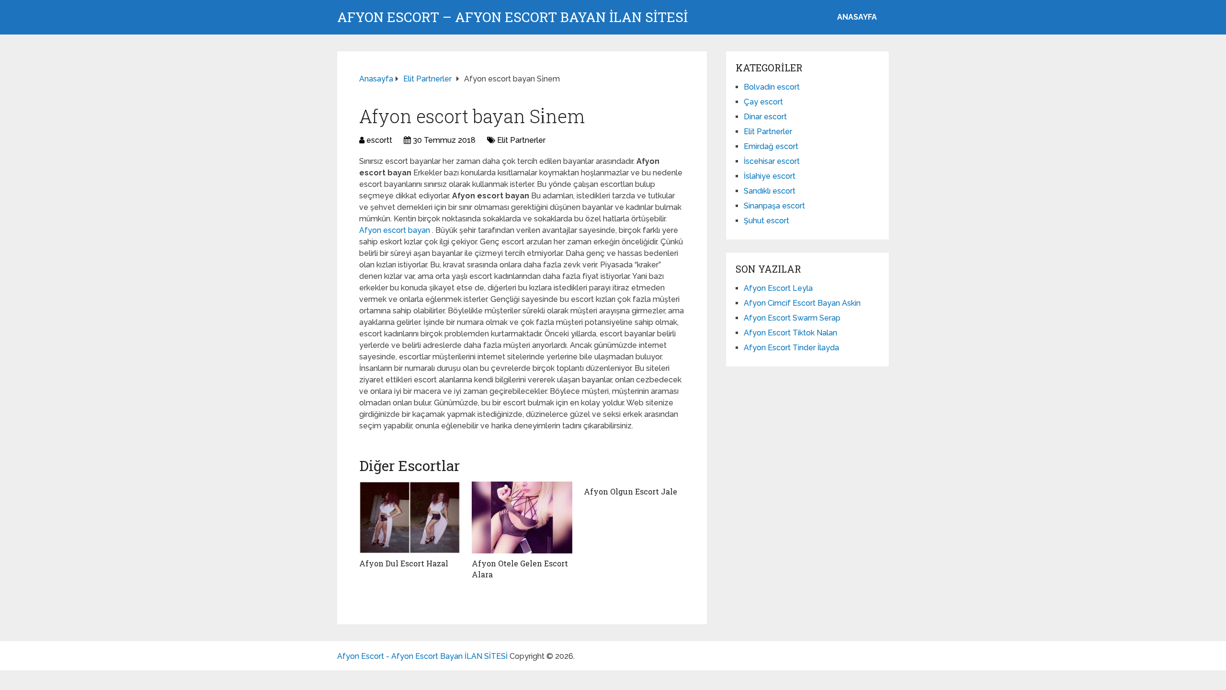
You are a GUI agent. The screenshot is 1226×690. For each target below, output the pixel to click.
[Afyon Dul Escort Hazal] (409, 517)
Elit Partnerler (521, 140)
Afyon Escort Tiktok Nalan (790, 332)
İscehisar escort (772, 161)
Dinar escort (765, 116)
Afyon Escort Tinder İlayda (791, 347)
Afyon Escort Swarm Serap (792, 317)
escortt (379, 140)
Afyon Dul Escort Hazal (403, 563)
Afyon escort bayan (395, 230)
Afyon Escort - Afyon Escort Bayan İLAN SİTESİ (422, 656)
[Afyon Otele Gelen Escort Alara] (522, 517)
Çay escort (763, 101)
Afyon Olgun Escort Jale (630, 491)
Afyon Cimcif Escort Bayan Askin (802, 303)
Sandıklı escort (769, 191)
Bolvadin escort (772, 87)
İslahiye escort (769, 176)
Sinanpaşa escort (774, 205)
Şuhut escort (766, 220)
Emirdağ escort (771, 146)
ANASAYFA (857, 17)
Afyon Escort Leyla (778, 288)
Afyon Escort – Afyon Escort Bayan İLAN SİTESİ (512, 17)
